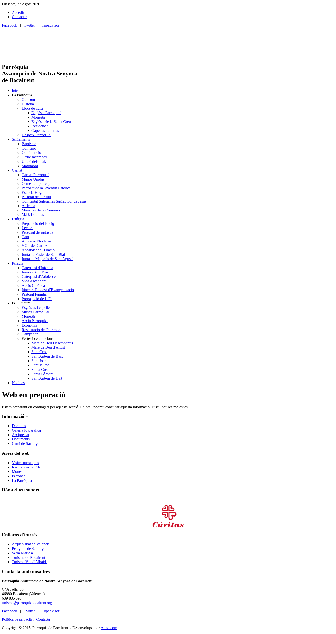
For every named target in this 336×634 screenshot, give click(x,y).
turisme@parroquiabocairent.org (27, 603)
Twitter (29, 25)
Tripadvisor (50, 25)
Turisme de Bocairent (28, 557)
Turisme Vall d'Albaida (29, 562)
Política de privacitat (17, 619)
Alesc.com (109, 628)
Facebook (9, 25)
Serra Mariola (22, 553)
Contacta (43, 619)
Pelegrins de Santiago (28, 548)
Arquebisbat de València (31, 544)
